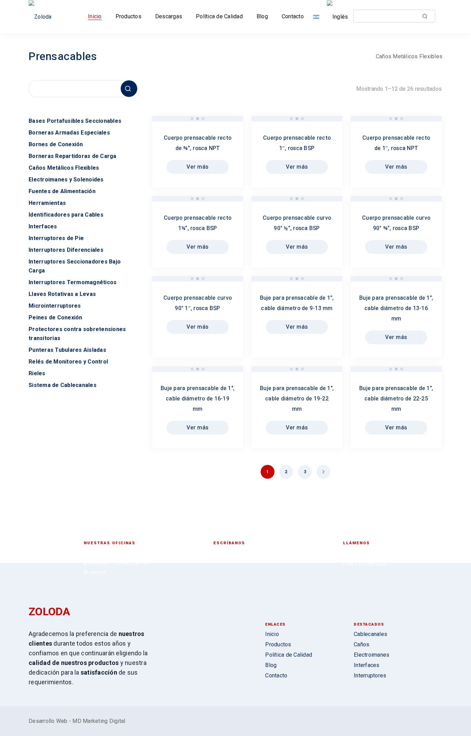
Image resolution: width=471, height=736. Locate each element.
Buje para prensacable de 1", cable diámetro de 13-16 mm (396, 308)
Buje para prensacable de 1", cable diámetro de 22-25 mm (396, 398)
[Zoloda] (42, 16)
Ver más (198, 167)
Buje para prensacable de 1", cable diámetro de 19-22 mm (297, 398)
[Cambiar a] (317, 16)
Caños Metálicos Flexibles (409, 56)
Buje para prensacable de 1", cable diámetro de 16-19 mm (197, 398)
